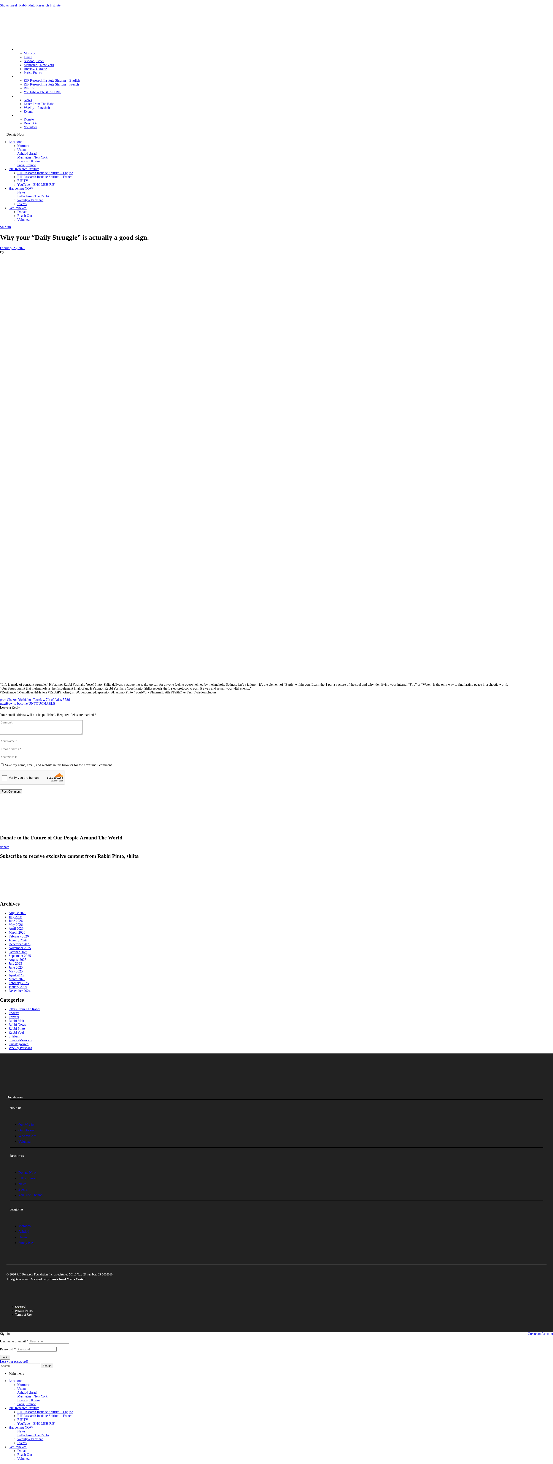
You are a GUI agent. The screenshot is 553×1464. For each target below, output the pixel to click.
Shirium (5, 227)
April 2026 (16, 928)
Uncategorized (19, 1044)
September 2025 (20, 956)
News (21, 1431)
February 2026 (19, 936)
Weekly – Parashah (30, 1439)
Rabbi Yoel (16, 1032)
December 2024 (19, 991)
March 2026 (17, 932)
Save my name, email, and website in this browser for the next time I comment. (59, 765)
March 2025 (17, 979)
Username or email (14, 1341)
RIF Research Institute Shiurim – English (45, 1412)
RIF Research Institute (24, 1408)
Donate (22, 1451)
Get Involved (18, 1447)
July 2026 (15, 917)
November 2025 (20, 948)
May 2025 (16, 971)
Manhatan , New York (32, 1396)
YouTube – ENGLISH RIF (36, 1423)
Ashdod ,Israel (27, 1392)
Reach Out (24, 1454)
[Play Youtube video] (276, 523)
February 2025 (19, 983)
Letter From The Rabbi (33, 1435)
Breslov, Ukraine (28, 1400)
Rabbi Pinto (17, 1028)
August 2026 (17, 913)
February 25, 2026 (12, 248)
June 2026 (16, 921)
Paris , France (26, 1404)
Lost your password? (14, 1361)
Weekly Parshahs (20, 1048)
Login (5, 1357)
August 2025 (17, 959)
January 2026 (18, 940)
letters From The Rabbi (24, 1009)
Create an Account (540, 1334)
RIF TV (22, 1419)
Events (22, 1443)
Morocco (23, 1384)
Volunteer (23, 1458)
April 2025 (16, 975)
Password (8, 1349)
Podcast (14, 1013)
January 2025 (18, 987)
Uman (21, 1388)
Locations (15, 1381)
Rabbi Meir (16, 1021)
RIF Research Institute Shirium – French (44, 1416)
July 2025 (15, 963)
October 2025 (18, 952)
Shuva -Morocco (20, 1040)
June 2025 (16, 967)
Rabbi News (17, 1024)
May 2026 (16, 924)
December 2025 (19, 944)
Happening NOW (21, 1427)
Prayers (14, 1017)
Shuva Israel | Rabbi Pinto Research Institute (30, 5)
